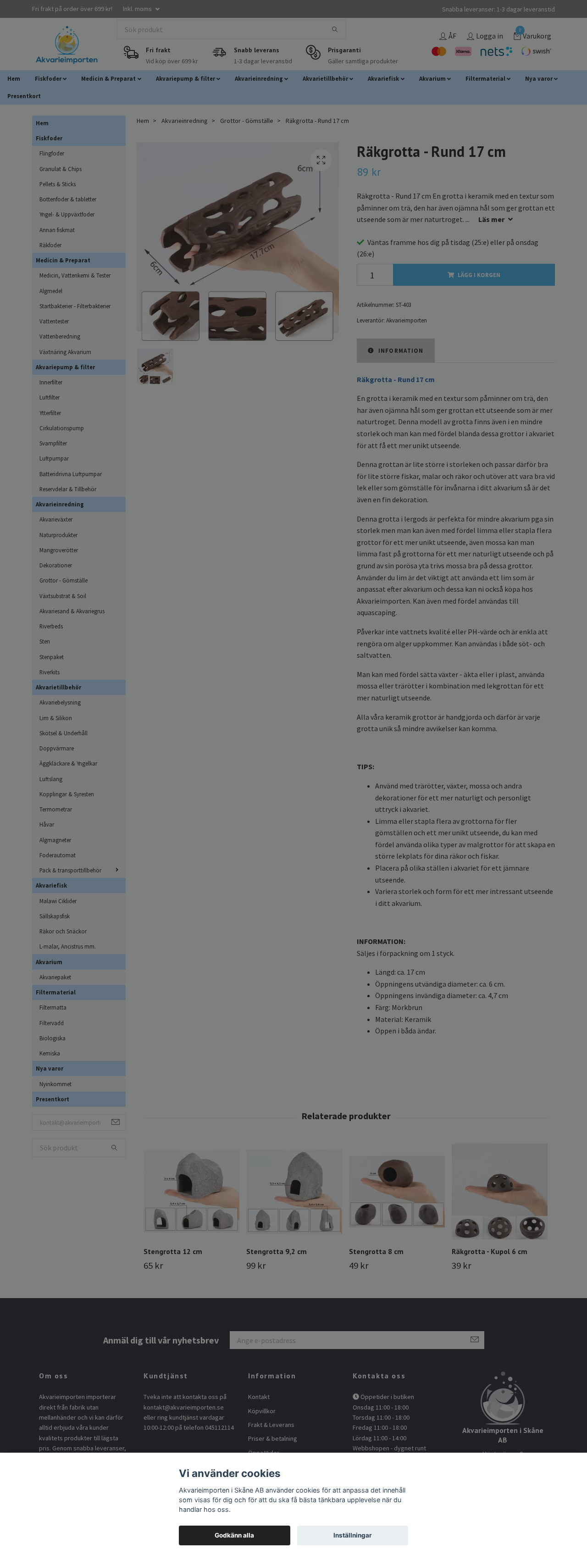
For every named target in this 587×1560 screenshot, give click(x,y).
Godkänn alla (234, 1535)
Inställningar (352, 1535)
